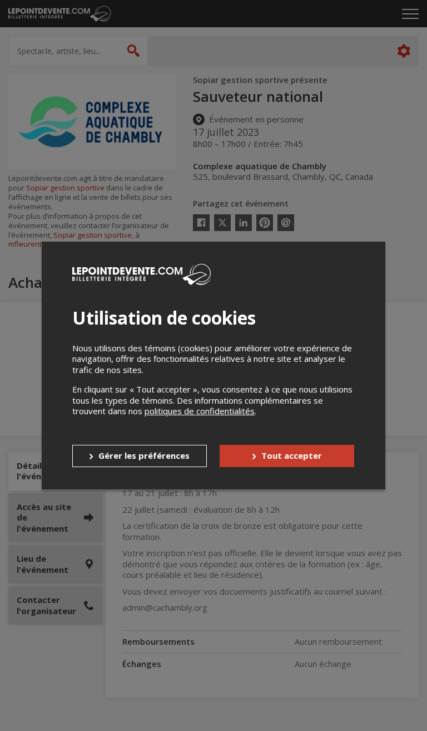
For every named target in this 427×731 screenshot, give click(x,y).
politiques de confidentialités (200, 410)
